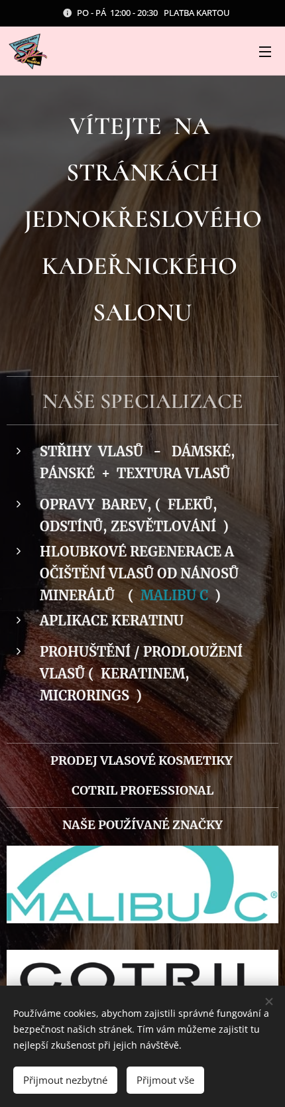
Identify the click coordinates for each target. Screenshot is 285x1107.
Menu (265, 51)
